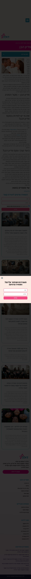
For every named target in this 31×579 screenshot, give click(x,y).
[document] (15, 289)
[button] (2, 278)
